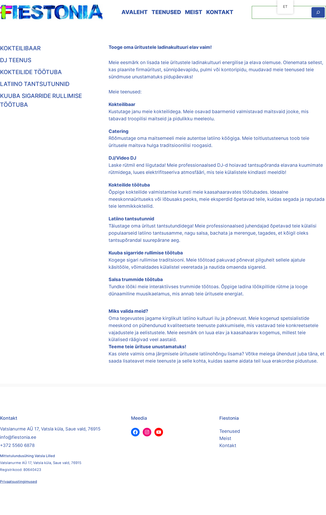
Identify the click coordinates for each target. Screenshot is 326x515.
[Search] (318, 12)
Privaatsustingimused (18, 482)
